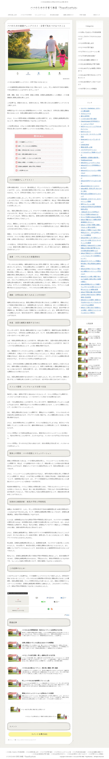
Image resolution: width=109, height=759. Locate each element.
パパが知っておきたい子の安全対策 (15, 752)
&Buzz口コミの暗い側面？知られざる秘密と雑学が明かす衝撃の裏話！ (91, 279)
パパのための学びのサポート (58, 754)
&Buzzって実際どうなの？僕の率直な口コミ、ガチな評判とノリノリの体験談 (91, 232)
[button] (60, 73)
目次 (37, 136)
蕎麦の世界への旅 (86, 147)
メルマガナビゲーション (89, 150)
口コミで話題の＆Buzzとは (89, 214)
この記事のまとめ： (23, 170)
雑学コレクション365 (88, 204)
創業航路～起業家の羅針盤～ (90, 157)
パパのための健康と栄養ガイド (95, 752)
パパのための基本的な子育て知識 (41, 754)
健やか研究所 (85, 116)
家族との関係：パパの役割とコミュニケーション (31, 162)
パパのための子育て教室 (89, 119)
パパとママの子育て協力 (46, 752)
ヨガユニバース (86, 113)
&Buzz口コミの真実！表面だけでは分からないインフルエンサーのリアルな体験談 (91, 302)
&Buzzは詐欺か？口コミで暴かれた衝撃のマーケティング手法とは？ (91, 271)
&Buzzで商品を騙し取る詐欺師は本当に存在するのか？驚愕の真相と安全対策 (91, 294)
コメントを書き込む (39, 734)
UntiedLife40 (85, 144)
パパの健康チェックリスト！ (26, 142)
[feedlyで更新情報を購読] (48, 609)
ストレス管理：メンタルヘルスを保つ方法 (29, 158)
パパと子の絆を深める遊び (79, 752)
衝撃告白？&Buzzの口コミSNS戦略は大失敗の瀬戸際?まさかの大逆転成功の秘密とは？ (91, 248)
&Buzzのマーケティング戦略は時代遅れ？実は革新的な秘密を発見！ (91, 263)
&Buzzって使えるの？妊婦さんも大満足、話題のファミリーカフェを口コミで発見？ (91, 310)
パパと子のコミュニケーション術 (62, 752)
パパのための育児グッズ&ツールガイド (77, 754)
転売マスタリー (86, 132)
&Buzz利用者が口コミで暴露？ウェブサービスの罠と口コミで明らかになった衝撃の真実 (91, 287)
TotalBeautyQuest (86, 160)
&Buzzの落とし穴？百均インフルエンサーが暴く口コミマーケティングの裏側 (91, 240)
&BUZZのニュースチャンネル (90, 162)
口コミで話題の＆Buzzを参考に (91, 217)
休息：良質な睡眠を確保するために (27, 154)
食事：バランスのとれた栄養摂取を (27, 146)
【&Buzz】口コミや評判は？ (90, 212)
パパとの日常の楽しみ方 (32, 752)
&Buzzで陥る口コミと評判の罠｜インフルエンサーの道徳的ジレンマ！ (91, 255)
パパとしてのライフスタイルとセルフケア (18, 593)
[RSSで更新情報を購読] (51, 609)
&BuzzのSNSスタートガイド (90, 186)
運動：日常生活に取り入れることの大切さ (29, 150)
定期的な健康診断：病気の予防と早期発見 (29, 166)
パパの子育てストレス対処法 (96, 754)
